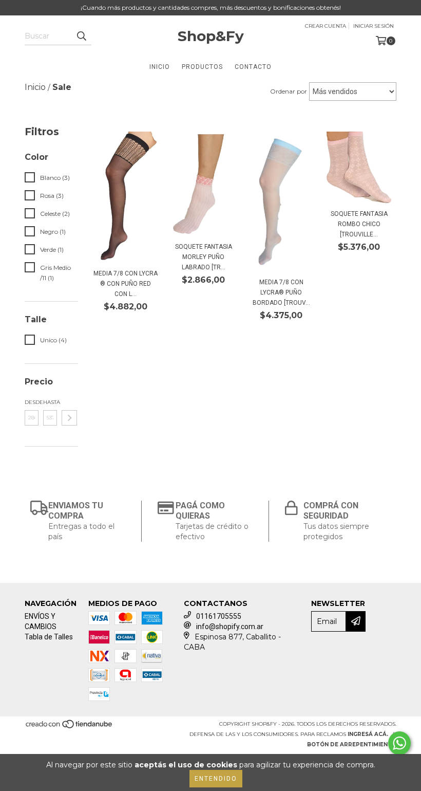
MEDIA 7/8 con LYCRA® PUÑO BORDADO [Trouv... (281, 292)
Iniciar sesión (373, 26)
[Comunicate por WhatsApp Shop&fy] (399, 743)
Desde (32, 402)
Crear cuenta (325, 26)
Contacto (253, 66)
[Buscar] (81, 36)
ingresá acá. (368, 734)
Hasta (50, 402)
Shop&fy (211, 36)
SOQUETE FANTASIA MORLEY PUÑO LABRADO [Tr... (203, 257)
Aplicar (69, 418)
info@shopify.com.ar (229, 626)
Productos (202, 66)
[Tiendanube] (69, 727)
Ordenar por (288, 91)
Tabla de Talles (49, 637)
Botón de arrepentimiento (351, 744)
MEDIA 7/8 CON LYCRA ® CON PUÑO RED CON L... (125, 284)
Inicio (159, 66)
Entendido (216, 778)
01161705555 (218, 616)
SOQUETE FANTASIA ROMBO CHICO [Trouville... (359, 224)
